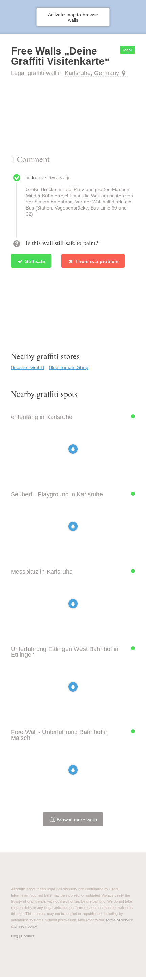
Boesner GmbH (27, 367)
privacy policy (25, 926)
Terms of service (119, 920)
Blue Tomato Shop (68, 367)
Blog (14, 936)
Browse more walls (76, 819)
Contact (27, 936)
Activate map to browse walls (73, 17)
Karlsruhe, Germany (92, 72)
